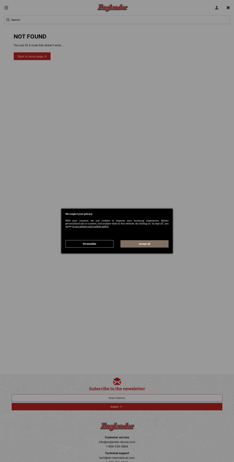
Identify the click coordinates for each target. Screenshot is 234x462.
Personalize (89, 243)
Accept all (144, 243)
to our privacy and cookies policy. (90, 226)
